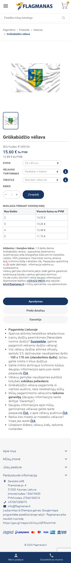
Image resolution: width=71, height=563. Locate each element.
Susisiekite (38, 341)
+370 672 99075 (36, 280)
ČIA (25, 373)
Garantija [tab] (35, 319)
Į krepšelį (33, 194)
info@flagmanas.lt (13, 284)
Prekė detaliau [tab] (35, 310)
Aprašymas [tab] (36, 301)
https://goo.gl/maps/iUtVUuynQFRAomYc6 (29, 522)
